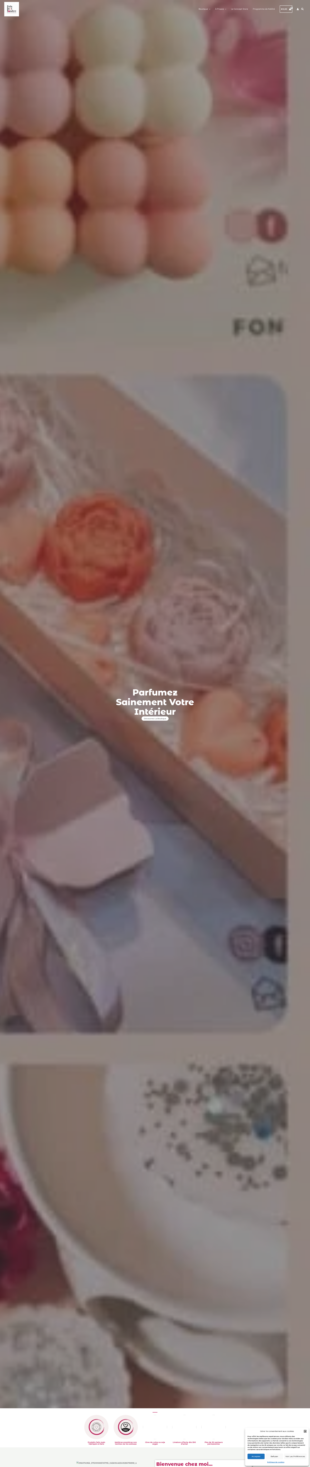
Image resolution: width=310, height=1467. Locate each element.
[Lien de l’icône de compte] (298, 9)
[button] (305, 1431)
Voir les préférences (295, 1456)
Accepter (256, 1456)
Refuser (274, 1456)
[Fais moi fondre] (11, 9)
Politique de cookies (275, 1462)
